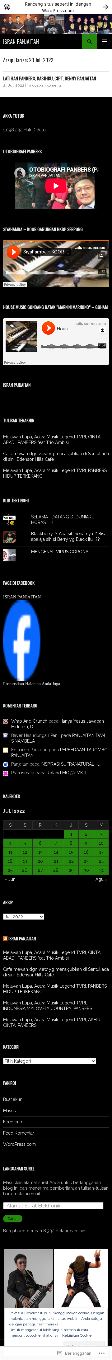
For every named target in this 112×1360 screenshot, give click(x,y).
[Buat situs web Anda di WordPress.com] (56, 7)
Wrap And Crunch (29, 721)
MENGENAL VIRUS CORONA (59, 551)
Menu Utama (104, 41)
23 (86, 861)
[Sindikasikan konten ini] (5, 938)
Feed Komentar (18, 1133)
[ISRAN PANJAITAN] (21, 640)
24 (101, 861)
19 (25, 861)
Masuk (9, 1110)
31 (101, 870)
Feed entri (13, 1121)
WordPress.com (19, 1144)
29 (71, 870)
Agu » (101, 879)
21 (56, 861)
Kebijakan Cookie (76, 1335)
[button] (28, 1287)
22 (71, 861)
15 (71, 852)
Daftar (13, 1218)
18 (10, 861)
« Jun (10, 879)
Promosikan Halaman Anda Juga (31, 684)
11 (10, 852)
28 (55, 870)
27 (40, 870)
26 (24, 870)
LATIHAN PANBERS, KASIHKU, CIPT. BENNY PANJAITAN (49, 78)
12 (25, 852)
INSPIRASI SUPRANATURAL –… (70, 764)
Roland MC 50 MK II (66, 772)
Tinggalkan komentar (45, 85)
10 (101, 843)
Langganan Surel (19, 1168)
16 (86, 852)
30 (86, 870)
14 (56, 852)
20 (40, 861)
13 (40, 852)
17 (101, 852)
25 (10, 870)
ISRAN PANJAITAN (21, 41)
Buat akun (12, 1099)
